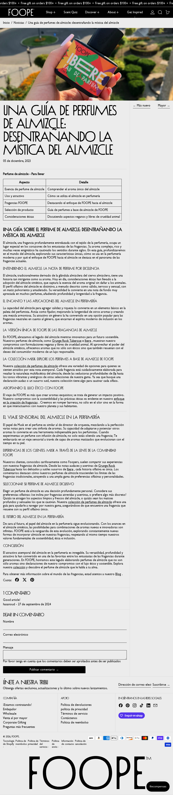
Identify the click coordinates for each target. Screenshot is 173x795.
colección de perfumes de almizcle (36, 366)
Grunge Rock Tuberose (66, 341)
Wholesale (9, 713)
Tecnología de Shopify (8, 742)
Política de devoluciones (76, 705)
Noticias (19, 23)
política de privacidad (74, 709)
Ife (114, 373)
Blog (118, 574)
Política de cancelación (80, 742)
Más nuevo (143, 105)
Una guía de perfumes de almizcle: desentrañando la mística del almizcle (73, 23)
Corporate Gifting (14, 722)
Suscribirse (159, 684)
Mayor (162, 105)
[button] (160, 12)
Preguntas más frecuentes (19, 727)
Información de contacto (67, 742)
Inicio (6, 23)
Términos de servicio (74, 713)
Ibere (88, 341)
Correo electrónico (15, 634)
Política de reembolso (21, 742)
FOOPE (15, 736)
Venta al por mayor (15, 718)
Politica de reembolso (75, 722)
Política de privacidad (33, 742)
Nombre (8, 621)
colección (19, 567)
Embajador (10, 709)
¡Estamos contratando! (17, 705)
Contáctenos (69, 718)
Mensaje (8, 647)
